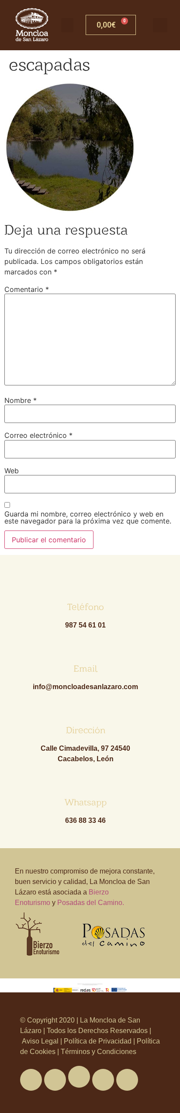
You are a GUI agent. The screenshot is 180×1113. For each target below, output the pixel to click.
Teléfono (85, 606)
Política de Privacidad (97, 1041)
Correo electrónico (38, 435)
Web (11, 470)
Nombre (20, 400)
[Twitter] (55, 1080)
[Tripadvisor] (103, 1080)
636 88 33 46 (85, 820)
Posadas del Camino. (90, 902)
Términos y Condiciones (97, 1051)
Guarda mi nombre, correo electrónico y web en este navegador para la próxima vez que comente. (87, 517)
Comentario (26, 289)
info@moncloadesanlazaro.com (85, 686)
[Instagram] (127, 1080)
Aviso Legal (41, 1041)
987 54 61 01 (85, 625)
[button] (67, 25)
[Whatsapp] (79, 1077)
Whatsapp (85, 802)
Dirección (85, 730)
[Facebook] (31, 1080)
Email (85, 668)
